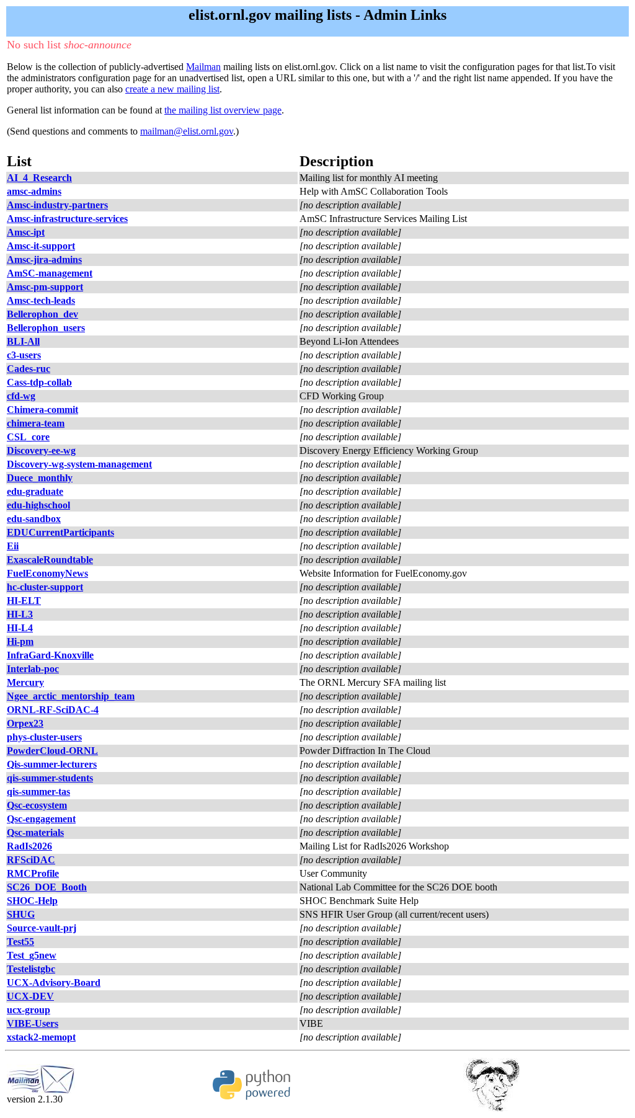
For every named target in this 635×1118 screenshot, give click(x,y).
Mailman (203, 66)
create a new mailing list (172, 89)
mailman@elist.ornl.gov (186, 131)
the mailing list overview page (223, 110)
